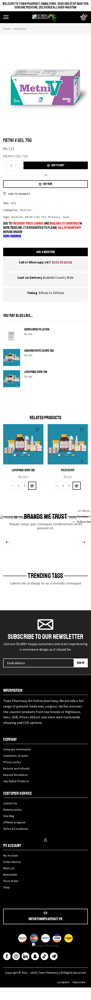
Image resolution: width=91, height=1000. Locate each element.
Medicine (20, 29)
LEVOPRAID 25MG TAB (35, 372)
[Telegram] (54, 956)
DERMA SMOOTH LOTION (36, 329)
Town (66, 217)
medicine (17, 217)
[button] (6, 17)
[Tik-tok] (44, 956)
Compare (63, 982)
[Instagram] (16, 956)
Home (7, 29)
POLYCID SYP (68, 470)
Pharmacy (54, 217)
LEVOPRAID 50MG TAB (23, 470)
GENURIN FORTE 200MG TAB (39, 351)
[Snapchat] (35, 956)
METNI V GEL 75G (35, 217)
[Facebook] (7, 956)
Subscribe (78, 982)
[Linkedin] (25, 956)
